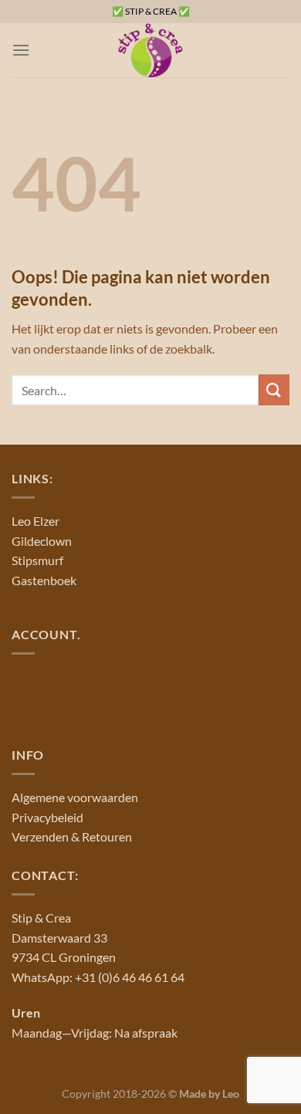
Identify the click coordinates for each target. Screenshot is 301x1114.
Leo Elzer (35, 520)
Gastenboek (44, 580)
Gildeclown (42, 540)
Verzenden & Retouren (72, 836)
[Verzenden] (274, 389)
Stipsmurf (37, 560)
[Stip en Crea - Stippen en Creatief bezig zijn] (150, 50)
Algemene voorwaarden (75, 797)
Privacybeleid (47, 817)
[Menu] (21, 50)
